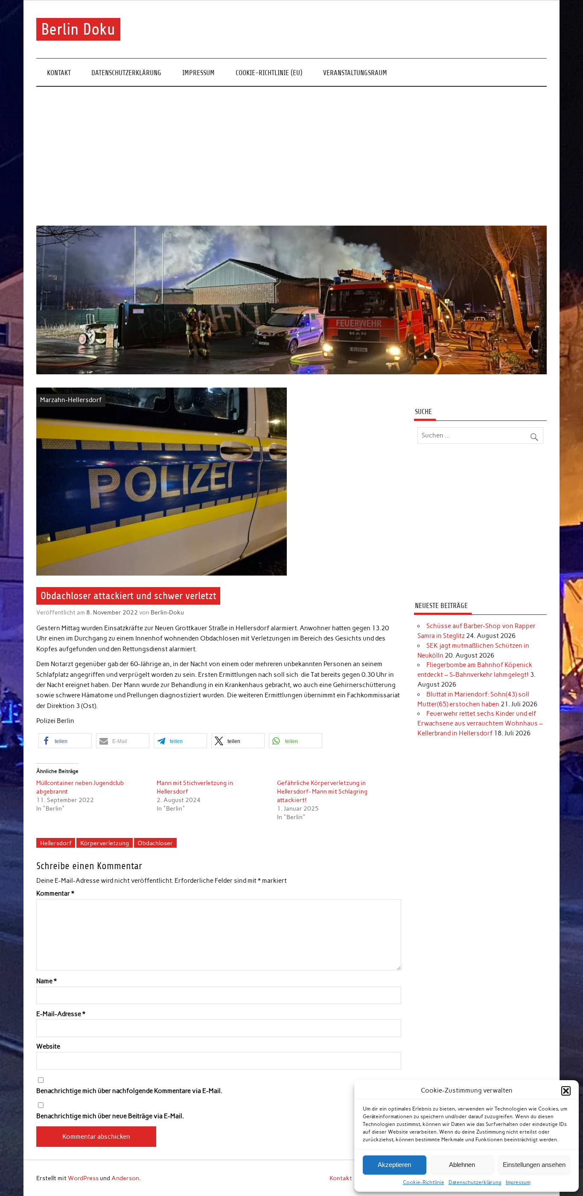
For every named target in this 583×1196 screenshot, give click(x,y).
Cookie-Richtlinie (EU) (269, 73)
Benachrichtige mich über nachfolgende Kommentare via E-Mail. (129, 1091)
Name (46, 981)
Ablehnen (462, 1164)
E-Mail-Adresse (60, 1014)
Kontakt (59, 73)
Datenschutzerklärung (475, 1182)
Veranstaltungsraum (355, 73)
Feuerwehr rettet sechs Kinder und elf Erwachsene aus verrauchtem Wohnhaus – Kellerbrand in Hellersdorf (480, 723)
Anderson (125, 1178)
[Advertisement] (291, 156)
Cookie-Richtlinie (423, 1182)
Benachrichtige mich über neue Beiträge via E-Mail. (110, 1116)
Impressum (518, 1182)
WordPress (83, 1178)
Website (48, 1046)
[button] (566, 1091)
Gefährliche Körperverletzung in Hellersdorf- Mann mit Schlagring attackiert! (322, 791)
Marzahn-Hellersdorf (71, 400)
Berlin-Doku (167, 612)
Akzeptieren (394, 1164)
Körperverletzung (104, 843)
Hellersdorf (56, 843)
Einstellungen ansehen (534, 1164)
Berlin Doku (78, 29)
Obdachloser (155, 843)
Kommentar (55, 893)
